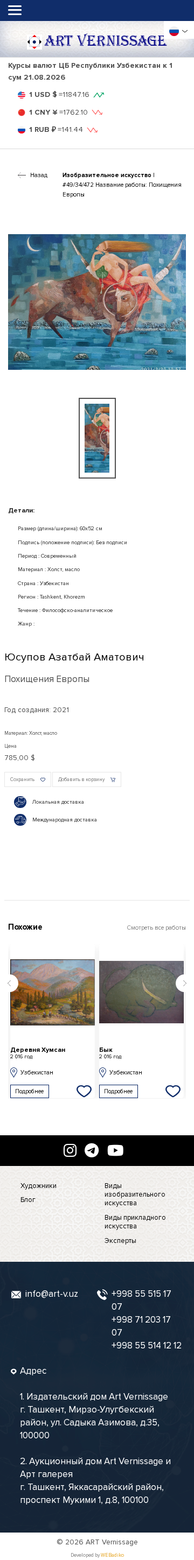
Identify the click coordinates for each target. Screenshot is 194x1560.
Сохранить (22, 780)
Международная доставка (64, 820)
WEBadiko (112, 1555)
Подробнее (29, 1091)
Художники (38, 1186)
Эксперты (120, 1240)
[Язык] (174, 31)
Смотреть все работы (156, 927)
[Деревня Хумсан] (52, 992)
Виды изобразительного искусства (135, 1195)
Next (185, 983)
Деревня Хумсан (37, 1053)
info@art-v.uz (51, 1293)
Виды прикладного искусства (135, 1222)
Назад (38, 175)
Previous (9, 983)
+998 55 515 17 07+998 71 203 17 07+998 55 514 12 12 (147, 1319)
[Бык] (141, 992)
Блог (28, 1200)
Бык (110, 1053)
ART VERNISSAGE (105, 41)
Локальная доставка (58, 802)
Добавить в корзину (81, 780)
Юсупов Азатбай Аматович (74, 657)
